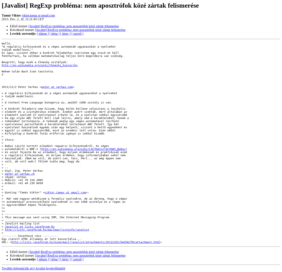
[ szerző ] (77, 33)
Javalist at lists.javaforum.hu (30, 226)
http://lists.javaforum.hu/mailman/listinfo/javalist (47, 229)
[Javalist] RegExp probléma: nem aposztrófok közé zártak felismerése (73, 26)
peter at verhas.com (57, 87)
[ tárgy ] (65, 33)
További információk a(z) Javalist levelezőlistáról (33, 268)
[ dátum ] (43, 33)
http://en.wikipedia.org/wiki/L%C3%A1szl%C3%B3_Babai (83, 149)
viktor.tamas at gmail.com (38, 15)
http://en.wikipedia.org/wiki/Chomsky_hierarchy (40, 65)
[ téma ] (54, 33)
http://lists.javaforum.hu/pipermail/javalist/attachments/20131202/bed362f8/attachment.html (86, 242)
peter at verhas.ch (20, 173)
